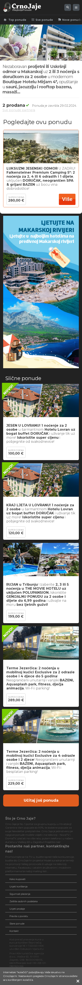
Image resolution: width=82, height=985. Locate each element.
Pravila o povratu (18, 916)
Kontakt (14, 931)
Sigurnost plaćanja (19, 893)
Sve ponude (42, 20)
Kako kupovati (17, 879)
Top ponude (14, 20)
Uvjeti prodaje (17, 908)
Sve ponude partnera (19, 110)
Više (67, 199)
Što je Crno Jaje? (20, 818)
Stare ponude (16, 923)
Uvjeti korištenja (18, 886)
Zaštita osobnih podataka (23, 901)
